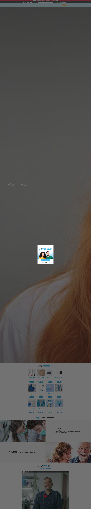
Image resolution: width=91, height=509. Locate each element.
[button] (45, 253)
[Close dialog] (52, 246)
